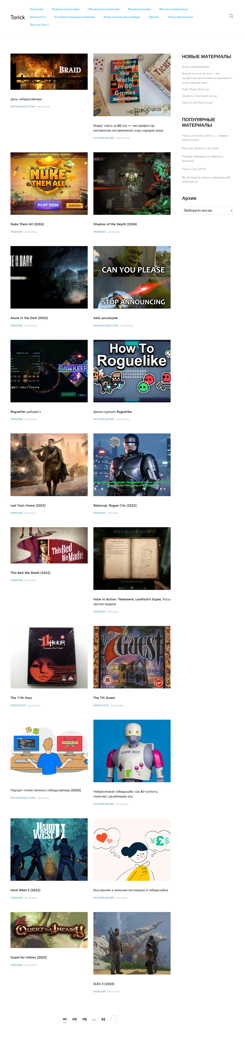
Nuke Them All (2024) (27, 224)
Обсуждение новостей (103, 9)
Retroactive (38, 17)
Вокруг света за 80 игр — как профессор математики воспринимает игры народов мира (128, 128)
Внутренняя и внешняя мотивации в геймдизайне (130, 890)
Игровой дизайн (139, 9)
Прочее (154, 17)
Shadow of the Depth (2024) (115, 224)
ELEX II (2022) (103, 983)
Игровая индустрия (65, 9)
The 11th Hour (21, 697)
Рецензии (36, 9)
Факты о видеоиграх (173, 9)
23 (103, 1019)
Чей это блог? (39, 25)
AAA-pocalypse (105, 317)
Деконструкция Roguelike (112, 411)
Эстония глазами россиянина (74, 17)
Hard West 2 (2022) (25, 890)
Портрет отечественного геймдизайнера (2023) (45, 790)
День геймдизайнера (26, 99)
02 (74, 1019)
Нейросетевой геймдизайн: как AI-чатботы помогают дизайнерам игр (125, 794)
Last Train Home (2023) (28, 505)
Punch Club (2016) (194, 169)
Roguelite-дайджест (25, 411)
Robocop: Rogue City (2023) (115, 505)
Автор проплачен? (180, 17)
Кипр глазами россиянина (122, 17)
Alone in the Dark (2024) (29, 317)
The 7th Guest (104, 697)
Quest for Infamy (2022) (28, 957)
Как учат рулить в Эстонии (200, 148)
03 (85, 1019)
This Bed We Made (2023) (30, 572)
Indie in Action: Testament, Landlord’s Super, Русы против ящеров (132, 601)
